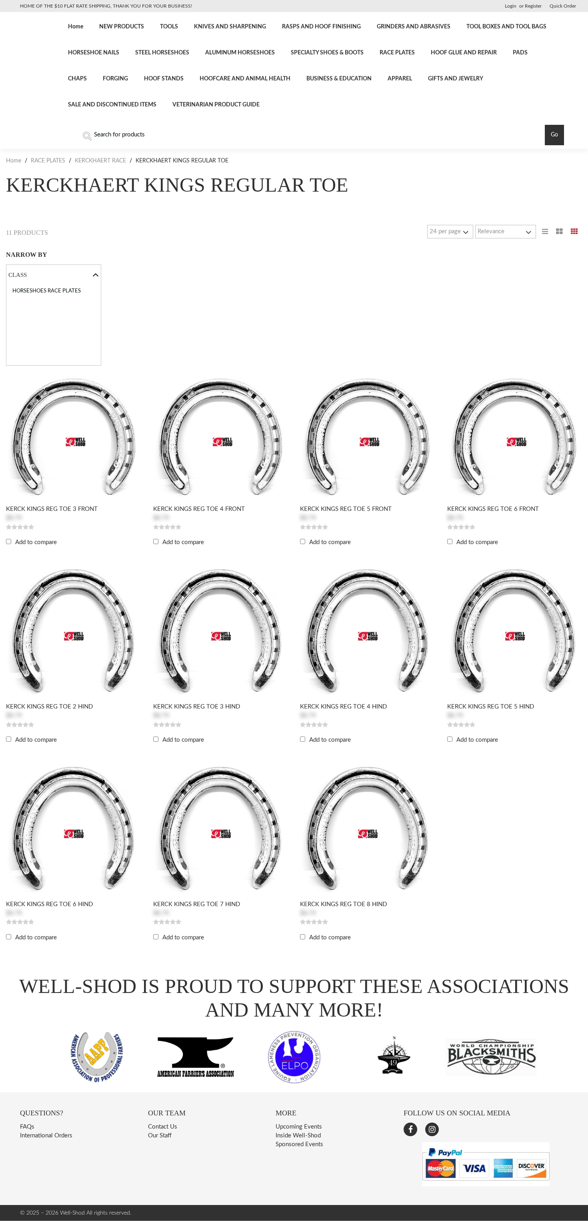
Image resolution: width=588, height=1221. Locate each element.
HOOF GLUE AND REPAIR (464, 53)
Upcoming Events (299, 1127)
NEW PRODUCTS (121, 27)
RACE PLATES (397, 53)
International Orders (46, 1136)
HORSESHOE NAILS (93, 53)
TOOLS (169, 27)
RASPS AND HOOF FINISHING (321, 27)
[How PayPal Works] (486, 1184)
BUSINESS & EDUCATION (339, 79)
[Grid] (574, 231)
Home (75, 27)
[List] (545, 231)
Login (510, 6)
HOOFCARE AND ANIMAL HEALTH (245, 79)
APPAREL (400, 79)
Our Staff (160, 1136)
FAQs (27, 1127)
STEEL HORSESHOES (162, 53)
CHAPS (77, 79)
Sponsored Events (299, 1144)
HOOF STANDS (164, 79)
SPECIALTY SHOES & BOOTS (327, 53)
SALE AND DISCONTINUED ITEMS (112, 105)
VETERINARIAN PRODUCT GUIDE (216, 105)
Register (533, 6)
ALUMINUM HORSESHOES (240, 53)
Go (554, 135)
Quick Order (563, 6)
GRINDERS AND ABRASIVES (413, 27)
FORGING (115, 79)
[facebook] (410, 1129)
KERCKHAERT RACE (100, 161)
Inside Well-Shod (298, 1136)
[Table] (559, 231)
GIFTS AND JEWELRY (455, 79)
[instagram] (432, 1129)
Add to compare (36, 542)
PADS (520, 53)
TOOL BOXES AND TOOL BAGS (506, 27)
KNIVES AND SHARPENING (230, 27)
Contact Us (162, 1127)
